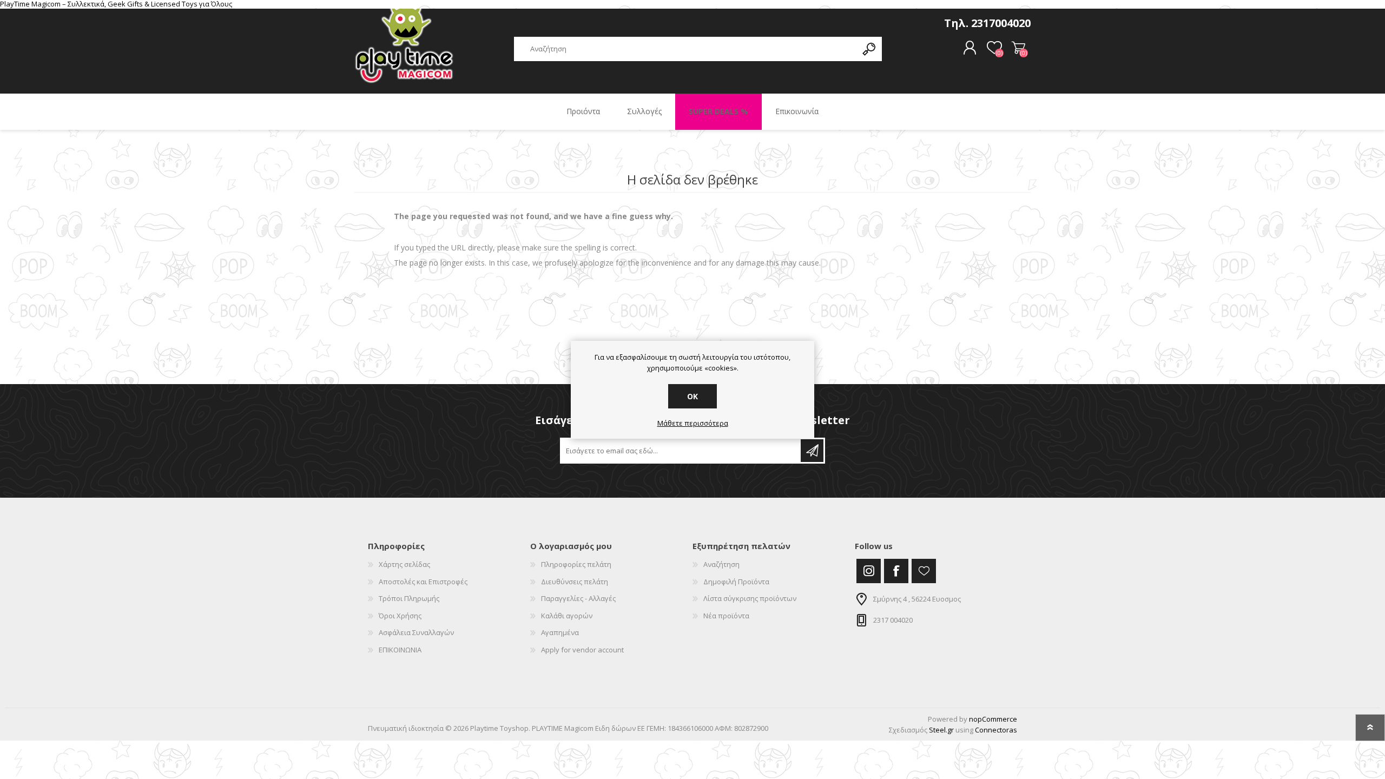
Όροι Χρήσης (400, 615)
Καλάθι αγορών (1018, 48)
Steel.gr (941, 730)
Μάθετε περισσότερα (692, 423)
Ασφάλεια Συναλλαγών (416, 632)
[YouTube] (924, 571)
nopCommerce (993, 719)
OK (692, 396)
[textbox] (685, 49)
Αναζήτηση (721, 564)
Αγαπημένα (560, 632)
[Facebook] (896, 571)
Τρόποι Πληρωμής (409, 598)
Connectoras (996, 730)
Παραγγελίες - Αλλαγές (578, 598)
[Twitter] (868, 571)
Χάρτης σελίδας (404, 564)
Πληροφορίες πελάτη (576, 564)
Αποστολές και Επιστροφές (423, 581)
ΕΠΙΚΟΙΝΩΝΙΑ (400, 650)
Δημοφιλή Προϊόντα (736, 581)
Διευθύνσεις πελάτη (574, 581)
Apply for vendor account (582, 650)
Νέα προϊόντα (726, 615)
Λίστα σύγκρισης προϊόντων (749, 598)
